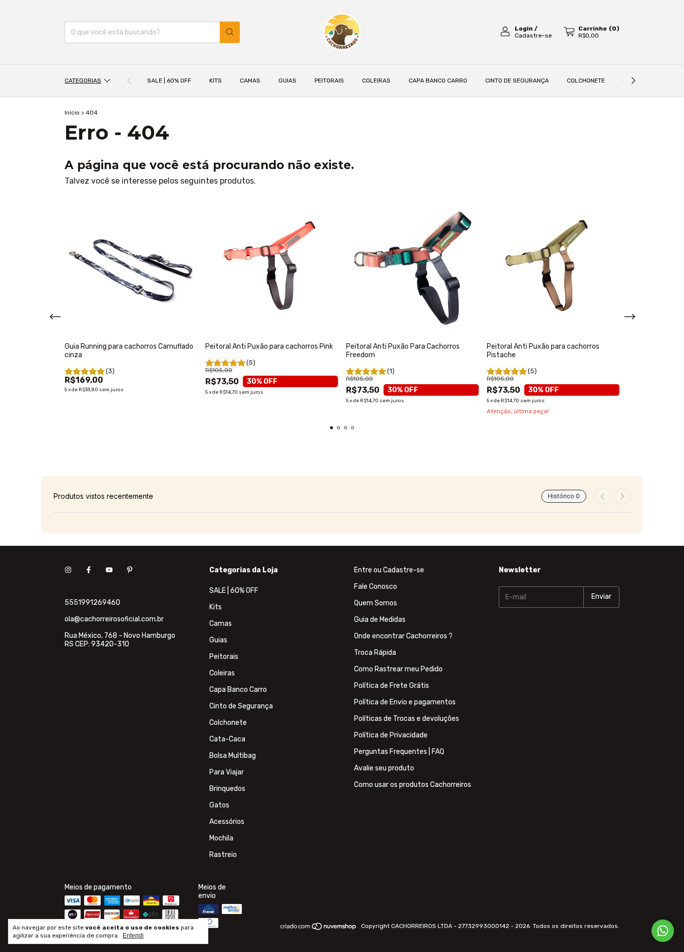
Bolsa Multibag (232, 755)
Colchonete (586, 80)
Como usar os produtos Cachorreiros (412, 784)
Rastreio (223, 854)
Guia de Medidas (380, 619)
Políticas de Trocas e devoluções (406, 718)
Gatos (219, 805)
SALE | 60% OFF (169, 80)
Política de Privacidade (391, 735)
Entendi (133, 935)
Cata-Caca (227, 739)
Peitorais (329, 80)
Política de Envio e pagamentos (405, 702)
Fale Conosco (375, 586)
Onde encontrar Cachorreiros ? (403, 636)
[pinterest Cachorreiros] (129, 570)
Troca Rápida (375, 652)
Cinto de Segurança (517, 80)
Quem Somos (375, 603)
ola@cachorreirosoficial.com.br (114, 619)
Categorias (83, 80)
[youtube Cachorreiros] (109, 570)
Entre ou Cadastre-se (389, 570)
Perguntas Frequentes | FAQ (399, 751)
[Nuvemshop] (319, 928)
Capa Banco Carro (438, 80)
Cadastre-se (533, 35)
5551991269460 (92, 602)
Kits (215, 80)
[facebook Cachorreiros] (88, 570)
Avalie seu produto (384, 768)
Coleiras (376, 80)
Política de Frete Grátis (391, 685)
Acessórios (226, 821)
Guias (287, 80)
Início (72, 112)
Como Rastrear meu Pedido (398, 669)
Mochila (221, 838)
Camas (250, 80)
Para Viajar (226, 772)
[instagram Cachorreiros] (68, 570)
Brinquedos (227, 788)
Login (524, 28)
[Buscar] (230, 32)
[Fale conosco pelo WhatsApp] (662, 930)
